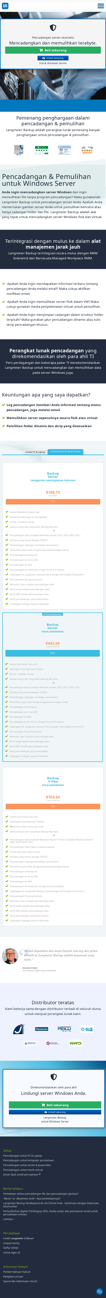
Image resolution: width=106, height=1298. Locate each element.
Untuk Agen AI (11, 1252)
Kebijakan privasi (13, 1276)
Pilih (53, 501)
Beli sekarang (55, 50)
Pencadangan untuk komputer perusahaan (28, 1160)
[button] (101, 6)
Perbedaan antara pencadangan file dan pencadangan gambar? (40, 1193)
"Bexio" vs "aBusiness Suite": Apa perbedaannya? (31, 1198)
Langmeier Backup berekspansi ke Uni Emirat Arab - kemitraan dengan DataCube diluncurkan (51, 1204)
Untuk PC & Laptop (35, 452)
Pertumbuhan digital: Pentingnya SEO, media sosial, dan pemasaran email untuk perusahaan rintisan (50, 1212)
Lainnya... (8, 1219)
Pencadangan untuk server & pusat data (27, 1165)
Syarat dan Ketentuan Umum (20, 1281)
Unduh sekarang (54, 58)
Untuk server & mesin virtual (65, 451)
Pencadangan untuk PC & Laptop (22, 1155)
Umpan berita (11, 1243)
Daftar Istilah (10, 1247)
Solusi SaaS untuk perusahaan (21, 1174)
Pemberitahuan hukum (17, 1271)
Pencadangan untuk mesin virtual (23, 1170)
